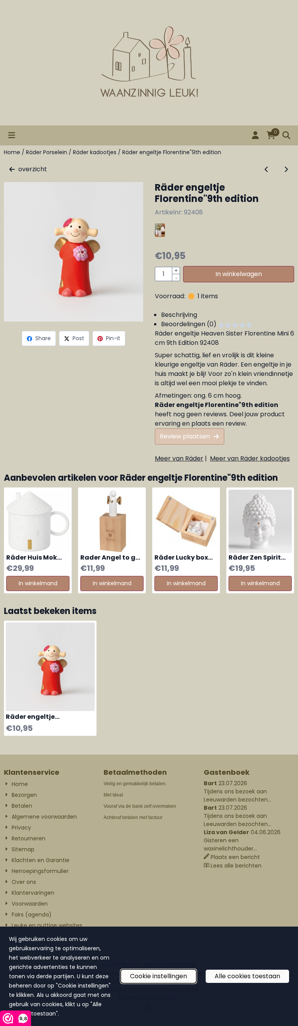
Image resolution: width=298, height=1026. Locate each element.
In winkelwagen (238, 274)
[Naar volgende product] (286, 169)
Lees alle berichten (236, 865)
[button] (11, 135)
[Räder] (160, 234)
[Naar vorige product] (266, 169)
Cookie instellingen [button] (158, 976)
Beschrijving (179, 314)
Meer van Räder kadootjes (250, 458)
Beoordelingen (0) (189, 324)
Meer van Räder (179, 458)
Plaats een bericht (235, 857)
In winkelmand (38, 583)
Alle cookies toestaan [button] (247, 976)
